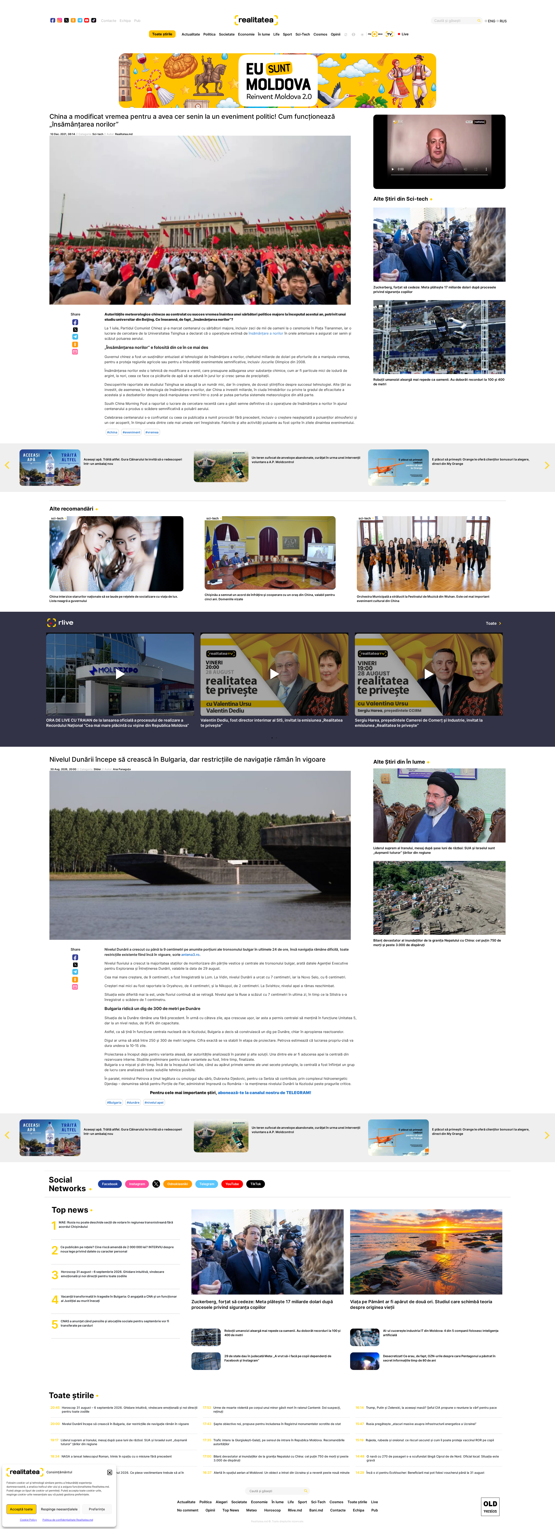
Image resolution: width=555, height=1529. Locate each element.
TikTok (255, 1184)
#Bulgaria (114, 1102)
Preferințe (97, 1509)
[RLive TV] (60, 623)
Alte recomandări (71, 509)
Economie (246, 34)
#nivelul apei (154, 1102)
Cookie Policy (28, 1519)
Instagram (137, 1184)
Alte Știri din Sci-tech (400, 199)
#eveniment (131, 432)
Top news (70, 1210)
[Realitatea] (301, 20)
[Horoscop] (345, 34)
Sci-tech (97, 134)
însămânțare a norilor (266, 333)
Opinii (335, 34)
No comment (187, 1510)
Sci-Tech (302, 34)
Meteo (251, 1510)
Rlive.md (295, 1510)
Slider (97, 769)
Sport (287, 34)
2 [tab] (276, 738)
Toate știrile (162, 34)
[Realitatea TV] (389, 33)
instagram (59, 20)
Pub (137, 20)
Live (405, 34)
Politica (209, 34)
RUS (503, 21)
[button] (110, 1472)
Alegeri (221, 1502)
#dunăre (133, 1102)
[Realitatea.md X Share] (75, 329)
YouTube (232, 1184)
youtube (87, 20)
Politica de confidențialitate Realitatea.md (67, 1519)
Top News (230, 1510)
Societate (227, 34)
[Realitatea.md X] (66, 20)
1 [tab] (272, 738)
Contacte (108, 20)
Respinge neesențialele (59, 1509)
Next (551, 461)
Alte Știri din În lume (399, 762)
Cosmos (320, 34)
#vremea (151, 432)
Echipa (125, 20)
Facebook (75, 322)
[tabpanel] (120, 681)
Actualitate (191, 34)
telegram (80, 20)
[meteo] (362, 34)
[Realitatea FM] (375, 33)
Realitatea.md (124, 134)
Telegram (75, 337)
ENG (491, 21)
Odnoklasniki (75, 345)
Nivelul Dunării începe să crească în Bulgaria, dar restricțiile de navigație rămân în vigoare (187, 759)
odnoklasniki (73, 20)
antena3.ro (190, 954)
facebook (53, 20)
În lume (264, 34)
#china (112, 432)
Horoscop (272, 1510)
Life (276, 34)
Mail (75, 352)
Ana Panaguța (122, 769)
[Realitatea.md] (490, 1507)
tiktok (93, 20)
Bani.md (316, 1510)
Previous (3, 461)
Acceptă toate (21, 1509)
